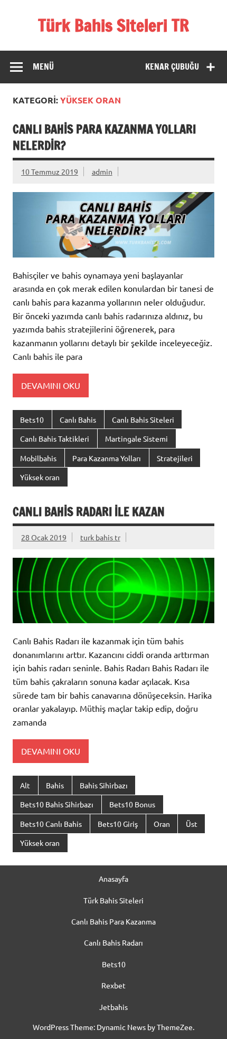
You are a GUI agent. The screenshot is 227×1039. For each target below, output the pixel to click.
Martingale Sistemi (136, 438)
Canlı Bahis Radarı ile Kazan (89, 511)
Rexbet (113, 985)
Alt (25, 785)
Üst (191, 823)
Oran (162, 823)
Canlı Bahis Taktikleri (54, 438)
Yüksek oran (40, 477)
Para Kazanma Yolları (106, 458)
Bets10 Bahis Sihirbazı (56, 804)
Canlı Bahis (78, 419)
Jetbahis (113, 1007)
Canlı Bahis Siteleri (143, 419)
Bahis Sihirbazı (104, 785)
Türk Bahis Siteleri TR (113, 25)
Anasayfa (113, 878)
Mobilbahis (38, 458)
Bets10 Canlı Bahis (51, 823)
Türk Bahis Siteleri (113, 900)
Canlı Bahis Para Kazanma (113, 921)
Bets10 (32, 419)
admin (102, 171)
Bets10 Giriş (118, 823)
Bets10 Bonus (132, 804)
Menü (43, 66)
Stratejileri (175, 458)
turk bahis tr (100, 537)
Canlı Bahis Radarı (113, 942)
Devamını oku (50, 385)
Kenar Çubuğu (172, 66)
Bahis (55, 785)
